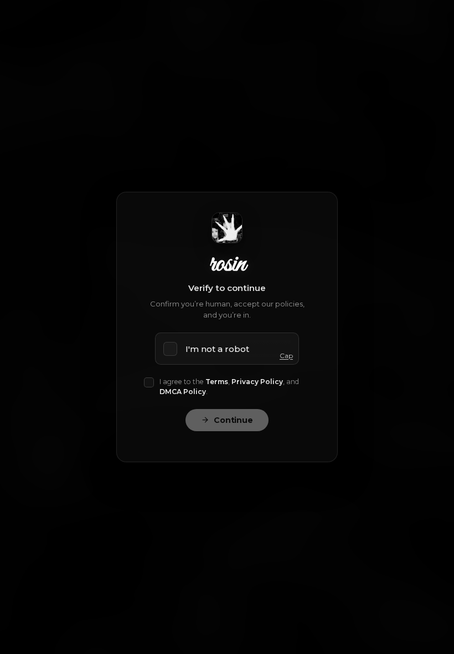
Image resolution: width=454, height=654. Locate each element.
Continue (233, 420)
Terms (216, 381)
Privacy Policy (257, 381)
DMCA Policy (182, 391)
